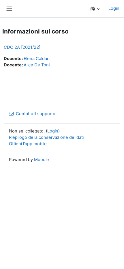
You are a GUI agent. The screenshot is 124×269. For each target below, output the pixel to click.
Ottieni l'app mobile (28, 143)
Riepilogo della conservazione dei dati (46, 137)
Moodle (41, 159)
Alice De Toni (37, 65)
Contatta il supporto (35, 113)
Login (113, 8)
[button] (95, 8)
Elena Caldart (37, 58)
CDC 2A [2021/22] (22, 47)
